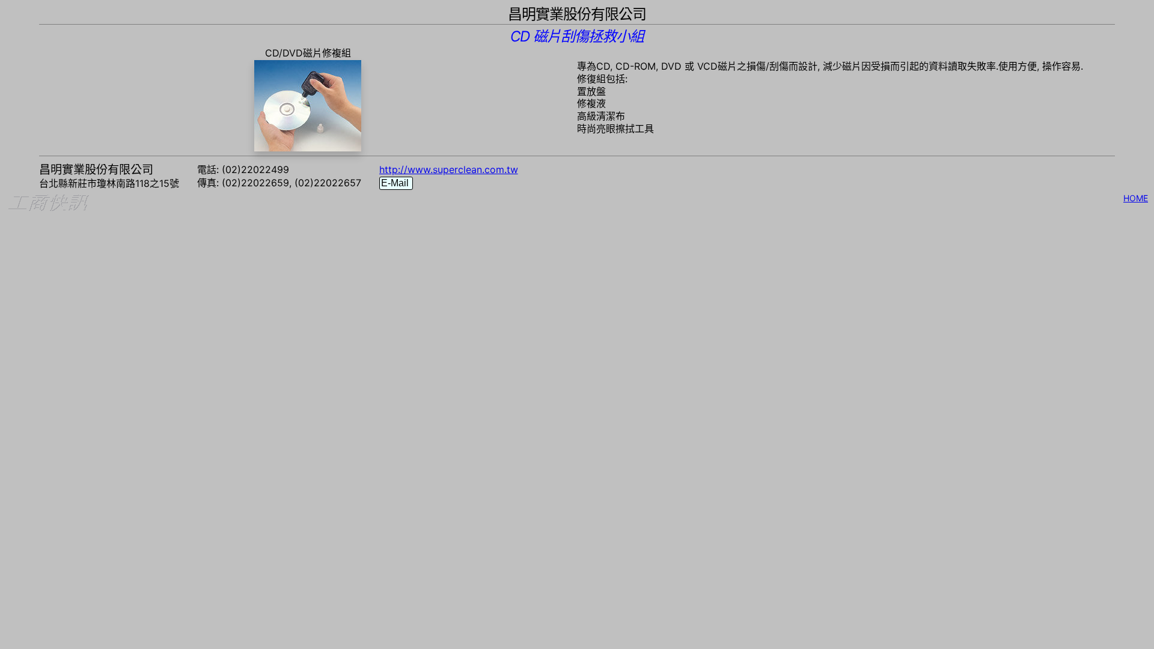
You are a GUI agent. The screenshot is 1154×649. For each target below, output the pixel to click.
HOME (1135, 198)
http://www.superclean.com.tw (448, 169)
